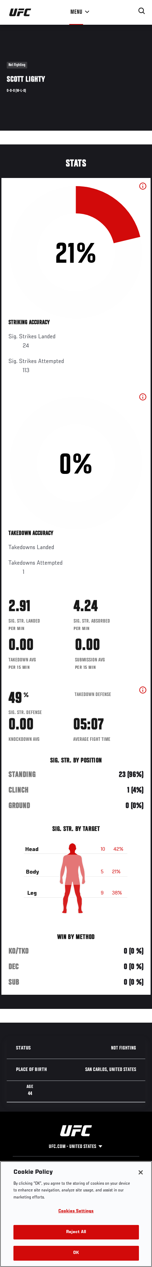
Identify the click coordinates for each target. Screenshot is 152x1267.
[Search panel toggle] (141, 11)
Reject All (76, 1232)
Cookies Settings (76, 1211)
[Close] (140, 1172)
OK (76, 1253)
